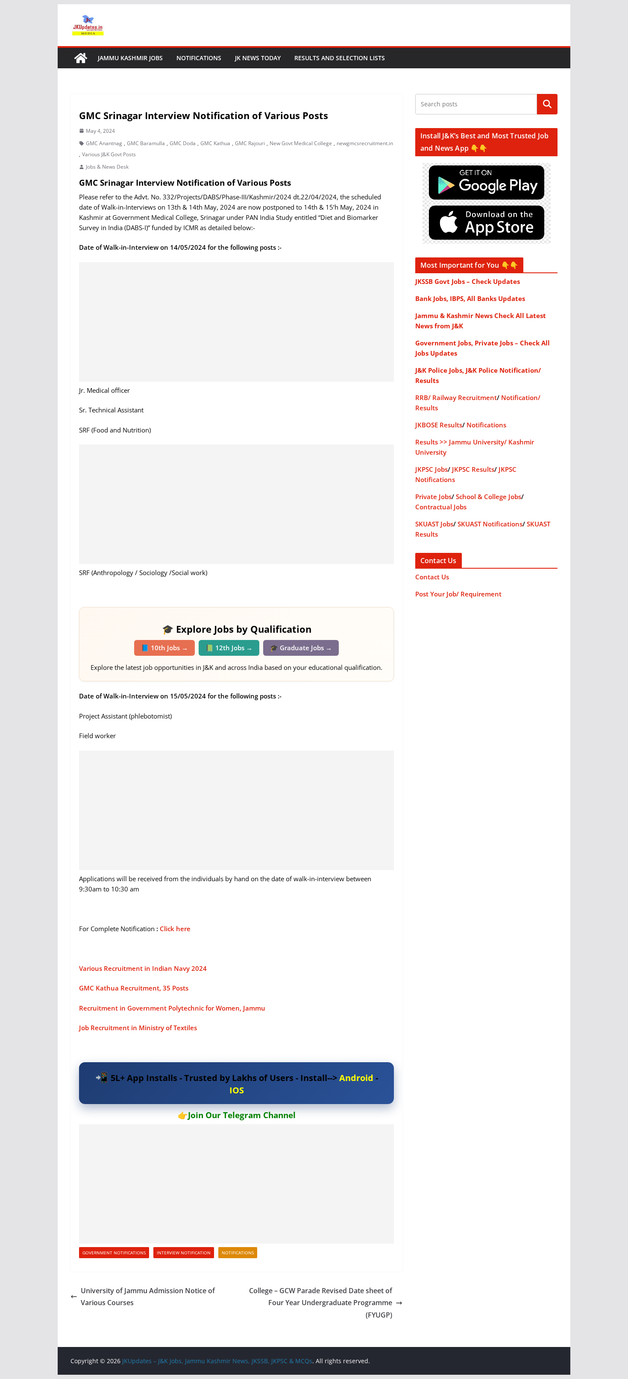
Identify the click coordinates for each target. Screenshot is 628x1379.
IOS (236, 1090)
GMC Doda (183, 143)
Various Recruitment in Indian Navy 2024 (143, 968)
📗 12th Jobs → (228, 647)
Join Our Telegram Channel (242, 1115)
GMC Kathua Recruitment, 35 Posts (133, 988)
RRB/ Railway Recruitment (456, 397)
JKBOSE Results (438, 425)
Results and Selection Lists (339, 58)
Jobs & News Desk (107, 166)
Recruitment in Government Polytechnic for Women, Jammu (173, 1008)
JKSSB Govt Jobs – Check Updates (467, 281)
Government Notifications (114, 1253)
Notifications (198, 58)
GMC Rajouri (250, 143)
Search (547, 104)
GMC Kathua (215, 143)
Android (356, 1078)
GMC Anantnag (104, 143)
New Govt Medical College (301, 143)
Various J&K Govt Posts (109, 154)
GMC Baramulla (146, 143)
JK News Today (258, 58)
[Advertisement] (236, 322)
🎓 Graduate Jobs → (301, 647)
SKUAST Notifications (490, 524)
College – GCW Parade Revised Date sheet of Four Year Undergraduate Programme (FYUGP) (320, 1303)
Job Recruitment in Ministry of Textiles (139, 1027)
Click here (175, 928)
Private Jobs (433, 496)
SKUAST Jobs (434, 524)
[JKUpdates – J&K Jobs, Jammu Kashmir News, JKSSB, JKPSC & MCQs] (80, 58)
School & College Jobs (488, 496)
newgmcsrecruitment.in (365, 143)
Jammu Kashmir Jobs (130, 58)
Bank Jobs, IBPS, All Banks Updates (470, 298)
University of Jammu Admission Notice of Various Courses (148, 1297)
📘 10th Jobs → (164, 647)
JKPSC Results (473, 469)
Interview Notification (184, 1253)
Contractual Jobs (441, 507)
